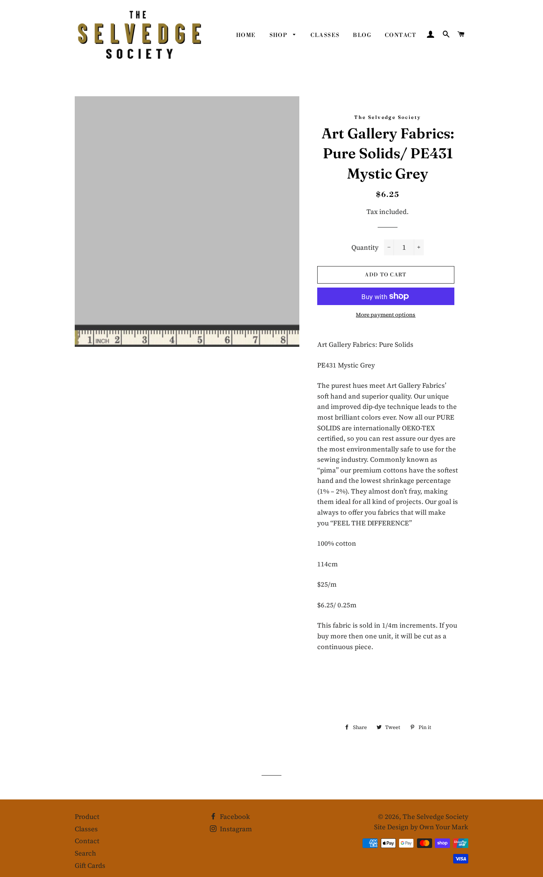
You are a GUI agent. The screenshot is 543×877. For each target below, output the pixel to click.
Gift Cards (90, 865)
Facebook (234, 816)
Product (87, 816)
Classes (325, 35)
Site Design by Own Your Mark (421, 827)
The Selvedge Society (435, 816)
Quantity (364, 247)
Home (246, 35)
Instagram (235, 829)
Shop (279, 35)
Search (85, 853)
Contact (401, 35)
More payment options (385, 315)
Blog (362, 35)
